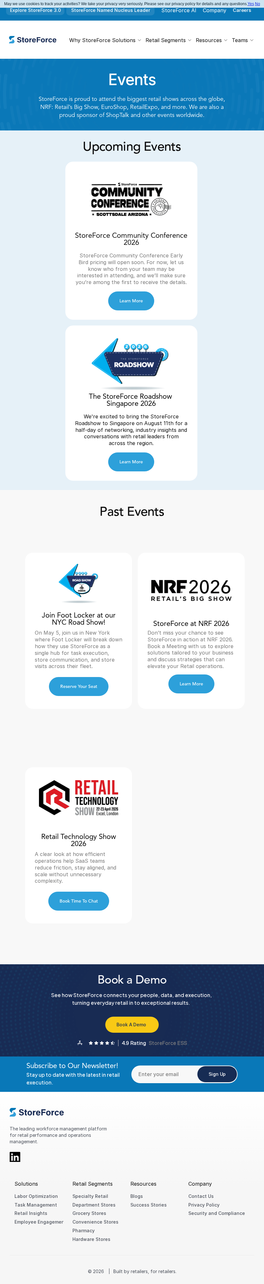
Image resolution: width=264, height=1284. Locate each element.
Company (214, 10)
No (257, 4)
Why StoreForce (89, 40)
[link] (32, 39)
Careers (242, 10)
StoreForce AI (178, 10)
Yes (251, 4)
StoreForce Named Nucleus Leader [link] (110, 10)
